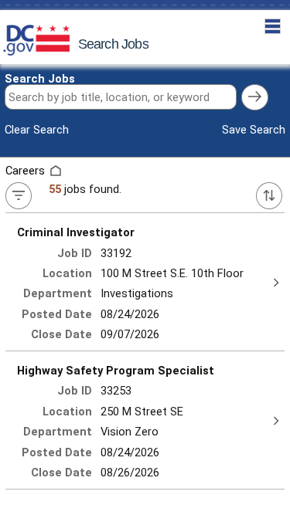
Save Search (253, 130)
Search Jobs (40, 79)
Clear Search (37, 130)
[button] (272, 27)
